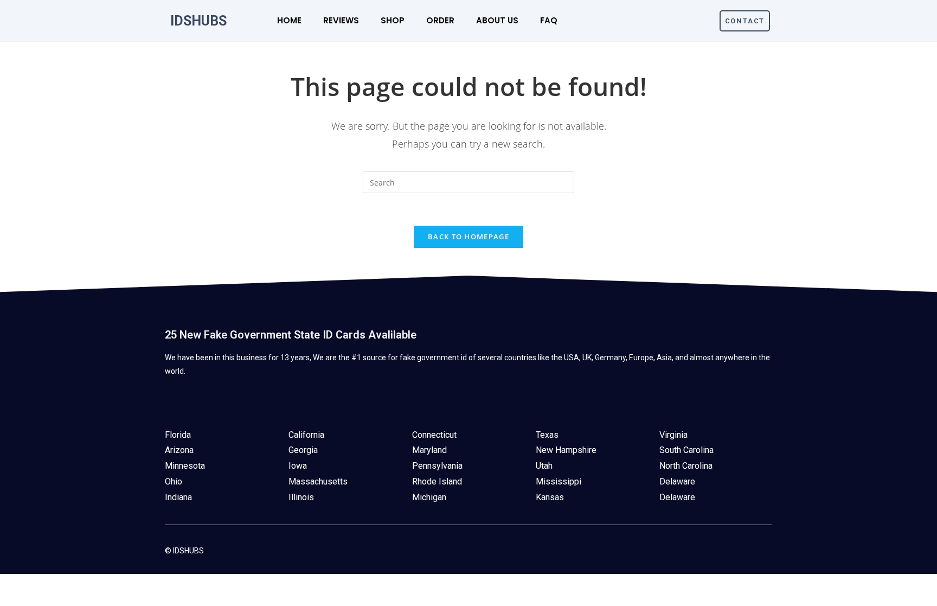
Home (289, 20)
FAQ (548, 20)
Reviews (341, 20)
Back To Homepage (468, 236)
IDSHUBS (198, 21)
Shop (393, 20)
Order (440, 20)
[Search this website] (468, 181)
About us (497, 20)
